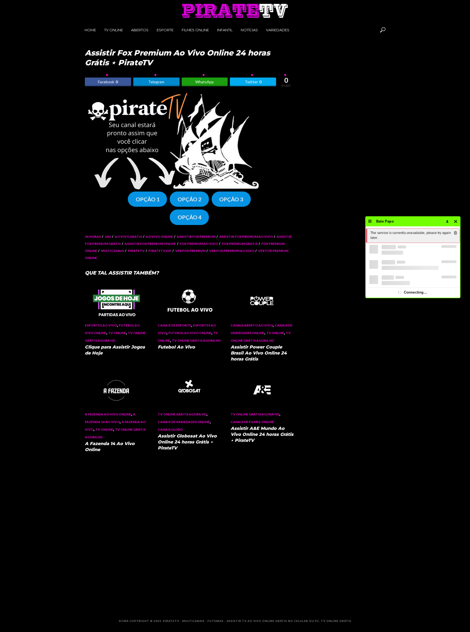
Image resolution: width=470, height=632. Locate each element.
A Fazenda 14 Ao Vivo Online (110, 446)
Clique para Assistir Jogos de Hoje (115, 350)
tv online (117, 333)
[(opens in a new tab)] (116, 301)
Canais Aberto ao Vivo (252, 325)
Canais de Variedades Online (184, 422)
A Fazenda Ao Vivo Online (108, 414)
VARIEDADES (277, 30)
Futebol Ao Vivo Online (189, 333)
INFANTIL (225, 30)
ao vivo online (159, 237)
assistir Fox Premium (196, 237)
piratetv (136, 251)
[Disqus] (189, 531)
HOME (90, 30)
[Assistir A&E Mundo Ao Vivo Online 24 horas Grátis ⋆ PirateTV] (262, 389)
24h (108, 237)
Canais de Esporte (174, 325)
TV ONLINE (113, 30)
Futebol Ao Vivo (176, 347)
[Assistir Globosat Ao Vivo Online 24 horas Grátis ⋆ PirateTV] (189, 389)
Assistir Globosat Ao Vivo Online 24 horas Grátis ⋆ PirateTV (187, 442)
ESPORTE (165, 30)
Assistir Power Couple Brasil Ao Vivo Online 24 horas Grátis (259, 353)
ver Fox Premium (190, 251)
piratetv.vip (160, 251)
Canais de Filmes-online (252, 422)
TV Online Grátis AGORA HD (196, 340)
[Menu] (370, 221)
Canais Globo (170, 429)
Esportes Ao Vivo (101, 325)
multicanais (112, 251)
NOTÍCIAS (249, 30)
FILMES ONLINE (195, 30)
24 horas (93, 237)
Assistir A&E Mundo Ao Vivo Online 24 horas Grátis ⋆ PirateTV (262, 434)
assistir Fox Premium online (150, 244)
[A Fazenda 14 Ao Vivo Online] (116, 389)
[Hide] (455, 221)
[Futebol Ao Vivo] (189, 301)
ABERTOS (140, 30)
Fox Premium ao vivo (199, 244)
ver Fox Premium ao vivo (231, 251)
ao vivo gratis (128, 237)
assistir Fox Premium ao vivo (246, 237)
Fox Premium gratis (240, 244)
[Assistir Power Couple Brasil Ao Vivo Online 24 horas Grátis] (262, 301)
